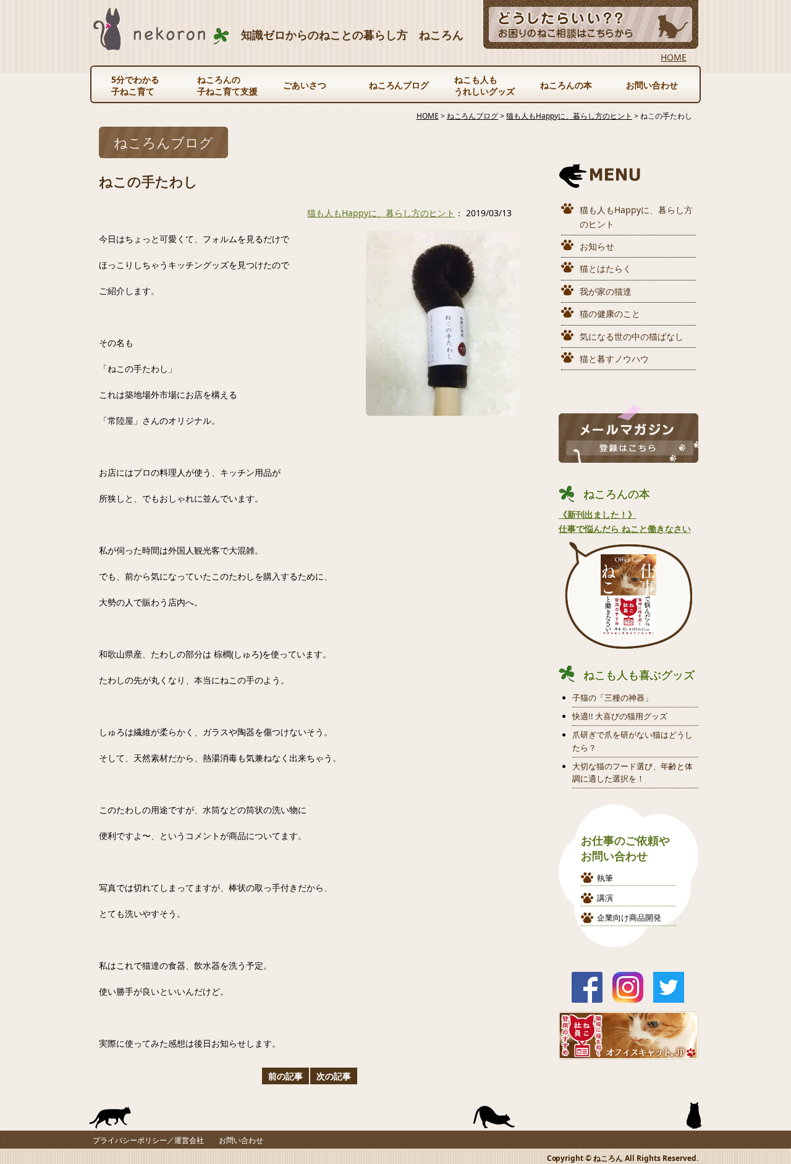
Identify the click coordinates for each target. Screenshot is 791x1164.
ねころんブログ (399, 85)
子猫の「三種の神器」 (612, 697)
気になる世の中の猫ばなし (631, 336)
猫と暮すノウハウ (614, 359)
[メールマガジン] (628, 456)
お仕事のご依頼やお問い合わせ (625, 848)
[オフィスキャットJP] (628, 1052)
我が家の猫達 (606, 291)
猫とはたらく (606, 268)
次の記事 (333, 1076)
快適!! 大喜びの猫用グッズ (619, 716)
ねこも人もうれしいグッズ (484, 85)
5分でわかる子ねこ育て (135, 85)
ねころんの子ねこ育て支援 (227, 85)
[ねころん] (161, 43)
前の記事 (285, 1076)
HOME (674, 57)
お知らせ (597, 246)
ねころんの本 (566, 85)
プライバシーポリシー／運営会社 (148, 1140)
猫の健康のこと (610, 313)
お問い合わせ (652, 85)
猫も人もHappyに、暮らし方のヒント (381, 213)
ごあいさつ (304, 85)
